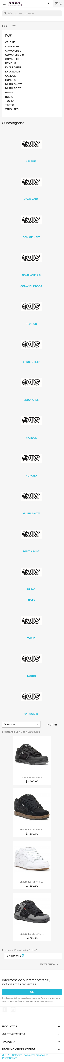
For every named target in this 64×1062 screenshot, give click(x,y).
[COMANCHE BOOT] (31, 282)
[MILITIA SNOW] (31, 496)
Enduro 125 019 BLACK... (32, 829)
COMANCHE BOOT (16, 59)
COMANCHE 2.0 (14, 54)
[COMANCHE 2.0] (31, 258)
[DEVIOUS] (31, 307)
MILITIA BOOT (13, 88)
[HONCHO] (31, 458)
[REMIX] (31, 596)
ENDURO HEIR (13, 67)
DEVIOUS (10, 63)
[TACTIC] (31, 659)
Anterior (11, 956)
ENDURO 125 (12, 71)
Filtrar (52, 724)
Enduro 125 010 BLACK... (32, 933)
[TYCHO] (31, 621)
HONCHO (10, 80)
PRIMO (9, 92)
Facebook (5, 1009)
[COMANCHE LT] (31, 220)
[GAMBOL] (31, 420)
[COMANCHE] (31, 182)
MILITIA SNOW (13, 84)
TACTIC (9, 105)
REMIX (9, 96)
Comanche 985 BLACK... (32, 777)
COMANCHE (12, 46)
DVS (8, 35)
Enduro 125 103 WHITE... (32, 881)
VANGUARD (12, 109)
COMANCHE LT (13, 50)
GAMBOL (10, 75)
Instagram (13, 1009)
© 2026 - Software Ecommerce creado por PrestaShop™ (25, 1056)
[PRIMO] (31, 572)
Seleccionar (21, 724)
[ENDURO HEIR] (31, 345)
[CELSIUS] (31, 144)
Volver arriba (49, 964)
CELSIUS (10, 42)
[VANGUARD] (31, 697)
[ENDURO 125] (31, 382)
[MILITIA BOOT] (31, 534)
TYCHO (9, 101)
